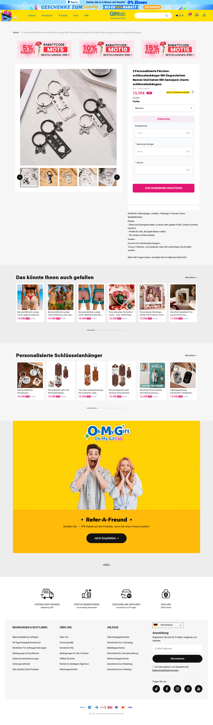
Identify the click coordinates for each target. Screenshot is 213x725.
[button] (20, 177)
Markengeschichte (68, 669)
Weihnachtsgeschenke (118, 658)
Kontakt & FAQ (67, 648)
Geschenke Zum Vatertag (119, 669)
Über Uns (66, 627)
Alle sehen (190, 277)
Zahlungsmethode (21, 664)
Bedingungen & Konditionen (25, 653)
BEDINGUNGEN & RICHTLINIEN (29, 627)
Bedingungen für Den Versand (74, 653)
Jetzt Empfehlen (105, 538)
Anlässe (112, 627)
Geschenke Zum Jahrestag (120, 642)
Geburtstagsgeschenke (118, 637)
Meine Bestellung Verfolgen (25, 637)
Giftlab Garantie (67, 658)
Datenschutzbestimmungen (25, 658)
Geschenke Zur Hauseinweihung (122, 653)
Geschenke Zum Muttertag (119, 664)
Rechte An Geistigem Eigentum (74, 664)
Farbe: (136, 101)
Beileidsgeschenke (116, 648)
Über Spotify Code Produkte (25, 669)
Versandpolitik (66, 642)
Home (16, 32)
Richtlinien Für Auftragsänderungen (29, 648)
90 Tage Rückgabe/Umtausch (26, 642)
